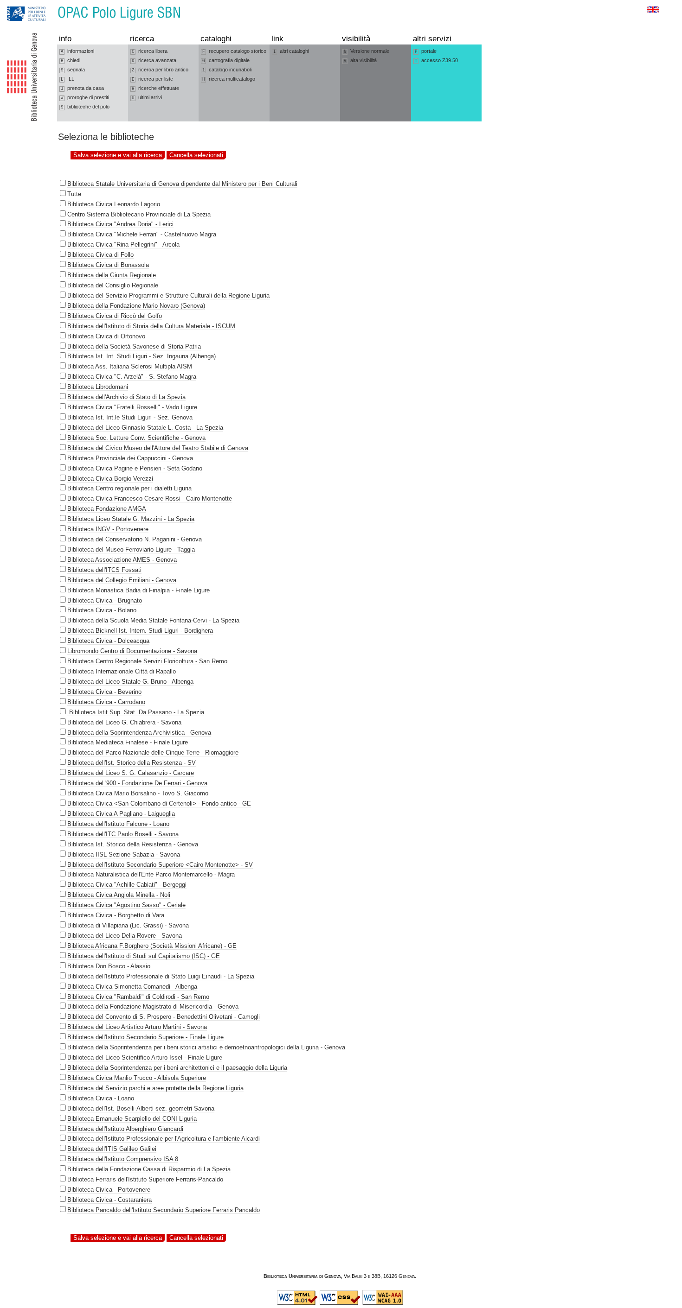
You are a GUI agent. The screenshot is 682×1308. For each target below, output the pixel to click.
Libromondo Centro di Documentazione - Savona (132, 651)
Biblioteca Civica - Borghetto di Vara (115, 915)
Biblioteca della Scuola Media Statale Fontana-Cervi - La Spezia (153, 620)
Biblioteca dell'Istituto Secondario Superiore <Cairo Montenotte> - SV (160, 864)
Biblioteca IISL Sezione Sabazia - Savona (123, 854)
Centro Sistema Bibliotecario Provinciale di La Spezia (139, 214)
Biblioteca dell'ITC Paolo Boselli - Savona (123, 834)
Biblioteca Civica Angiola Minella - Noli (118, 894)
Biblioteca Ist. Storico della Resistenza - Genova (132, 844)
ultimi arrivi (147, 98)
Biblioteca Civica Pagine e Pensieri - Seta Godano (134, 468)
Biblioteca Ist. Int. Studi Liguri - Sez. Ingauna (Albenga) (141, 356)
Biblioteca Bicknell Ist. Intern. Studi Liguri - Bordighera (140, 630)
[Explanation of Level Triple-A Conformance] (382, 1303)
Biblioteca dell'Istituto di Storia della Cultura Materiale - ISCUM (151, 326)
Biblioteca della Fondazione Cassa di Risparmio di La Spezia (149, 1169)
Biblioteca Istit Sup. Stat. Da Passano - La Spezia (135, 712)
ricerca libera (149, 51)
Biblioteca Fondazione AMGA (106, 508)
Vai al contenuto (50, 4)
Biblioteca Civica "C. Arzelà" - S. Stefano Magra (131, 376)
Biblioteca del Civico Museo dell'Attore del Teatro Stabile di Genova (157, 447)
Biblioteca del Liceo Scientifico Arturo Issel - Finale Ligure (144, 1057)
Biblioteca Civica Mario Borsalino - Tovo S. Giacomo (137, 793)
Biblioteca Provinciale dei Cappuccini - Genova (130, 458)
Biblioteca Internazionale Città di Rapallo (121, 671)
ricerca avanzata (154, 60)
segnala (73, 70)
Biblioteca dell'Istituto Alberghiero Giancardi (125, 1128)
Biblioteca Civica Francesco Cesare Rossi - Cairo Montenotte (149, 498)
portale (426, 51)
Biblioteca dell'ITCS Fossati (104, 569)
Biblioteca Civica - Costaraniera (109, 1199)
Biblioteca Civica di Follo (100, 254)
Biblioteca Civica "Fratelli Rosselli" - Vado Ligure (132, 407)
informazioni (77, 51)
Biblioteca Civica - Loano (100, 1098)
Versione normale (366, 51)
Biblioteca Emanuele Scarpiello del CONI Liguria (132, 1118)
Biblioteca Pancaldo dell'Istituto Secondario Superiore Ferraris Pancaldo (163, 1209)
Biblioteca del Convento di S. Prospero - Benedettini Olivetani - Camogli (163, 1016)
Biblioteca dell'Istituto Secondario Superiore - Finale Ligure (145, 1037)
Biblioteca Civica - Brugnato (104, 600)
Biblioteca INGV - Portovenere (107, 529)
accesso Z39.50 (436, 60)
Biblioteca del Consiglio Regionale (112, 285)
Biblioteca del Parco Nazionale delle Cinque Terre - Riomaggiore (152, 752)
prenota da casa (82, 88)
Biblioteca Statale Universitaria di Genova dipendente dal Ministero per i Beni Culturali (182, 183)
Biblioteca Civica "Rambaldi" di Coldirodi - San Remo (138, 996)
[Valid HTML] (297, 1303)
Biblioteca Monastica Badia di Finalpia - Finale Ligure (138, 590)
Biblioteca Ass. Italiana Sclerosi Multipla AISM (129, 366)
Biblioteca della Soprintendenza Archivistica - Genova (139, 732)
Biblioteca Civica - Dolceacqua (108, 640)
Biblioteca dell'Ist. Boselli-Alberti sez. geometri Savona (140, 1108)
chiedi (70, 60)
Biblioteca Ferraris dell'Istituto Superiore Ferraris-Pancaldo (145, 1179)
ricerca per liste (152, 79)
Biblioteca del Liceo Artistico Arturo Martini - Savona (137, 1026)
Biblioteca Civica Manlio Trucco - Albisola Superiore (136, 1077)
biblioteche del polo (85, 107)
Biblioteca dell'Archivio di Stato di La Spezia (126, 397)
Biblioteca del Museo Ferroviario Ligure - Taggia (131, 549)
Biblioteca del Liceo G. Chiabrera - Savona (124, 722)
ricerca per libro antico (160, 70)
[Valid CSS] (340, 1303)
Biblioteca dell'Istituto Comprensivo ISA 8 (122, 1159)
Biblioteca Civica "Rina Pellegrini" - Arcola (123, 244)
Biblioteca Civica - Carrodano (106, 701)
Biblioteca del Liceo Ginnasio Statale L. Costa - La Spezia (145, 427)
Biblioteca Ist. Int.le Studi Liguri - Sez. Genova (130, 417)
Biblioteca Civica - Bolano (101, 610)
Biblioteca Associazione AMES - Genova (122, 559)
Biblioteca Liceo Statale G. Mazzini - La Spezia (130, 518)
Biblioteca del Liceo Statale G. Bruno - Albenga (130, 681)
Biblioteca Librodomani (97, 386)
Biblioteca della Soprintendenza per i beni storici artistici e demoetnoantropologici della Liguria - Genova (206, 1047)
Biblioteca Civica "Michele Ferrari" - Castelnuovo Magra (141, 234)
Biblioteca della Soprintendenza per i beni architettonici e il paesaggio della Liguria (177, 1067)
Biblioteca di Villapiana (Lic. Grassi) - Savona (128, 925)
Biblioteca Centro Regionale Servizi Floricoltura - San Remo (147, 661)
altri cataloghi (291, 51)
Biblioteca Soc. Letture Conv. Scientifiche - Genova (136, 437)
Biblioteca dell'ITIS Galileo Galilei (111, 1148)
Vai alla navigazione (17, 4)
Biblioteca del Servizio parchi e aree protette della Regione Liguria (155, 1088)
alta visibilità (360, 60)
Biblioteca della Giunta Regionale (111, 275)
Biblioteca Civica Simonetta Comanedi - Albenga (132, 986)
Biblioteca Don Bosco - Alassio (108, 966)
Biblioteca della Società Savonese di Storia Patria (134, 346)
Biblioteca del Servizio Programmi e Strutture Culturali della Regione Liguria (168, 295)
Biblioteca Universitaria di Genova (302, 1276)
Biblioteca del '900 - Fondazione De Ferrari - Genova (137, 783)
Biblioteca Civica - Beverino (104, 691)
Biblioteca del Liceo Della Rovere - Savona (124, 935)
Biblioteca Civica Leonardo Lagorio (113, 204)
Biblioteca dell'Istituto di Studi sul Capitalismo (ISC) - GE (143, 955)
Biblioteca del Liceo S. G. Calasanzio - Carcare (130, 772)
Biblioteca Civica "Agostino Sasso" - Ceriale (126, 905)
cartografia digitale (226, 60)
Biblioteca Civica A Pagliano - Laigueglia (121, 813)
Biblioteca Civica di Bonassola (108, 264)
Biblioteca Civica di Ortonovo (106, 336)
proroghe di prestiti (85, 98)
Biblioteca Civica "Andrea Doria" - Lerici (120, 224)
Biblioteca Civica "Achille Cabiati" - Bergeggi (127, 884)
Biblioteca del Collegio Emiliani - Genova (121, 580)
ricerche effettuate (155, 88)
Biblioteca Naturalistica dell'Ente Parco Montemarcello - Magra (151, 874)
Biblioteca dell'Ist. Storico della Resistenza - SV (131, 762)
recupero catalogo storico (234, 51)
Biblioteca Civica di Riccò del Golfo (114, 315)
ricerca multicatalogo (228, 79)
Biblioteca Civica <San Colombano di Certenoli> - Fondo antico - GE (159, 803)
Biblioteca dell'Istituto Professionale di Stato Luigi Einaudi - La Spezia (160, 976)
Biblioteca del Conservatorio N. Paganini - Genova (134, 539)
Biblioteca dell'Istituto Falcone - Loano (118, 823)
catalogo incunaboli (226, 70)
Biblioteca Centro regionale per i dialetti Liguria (129, 488)
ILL (67, 79)
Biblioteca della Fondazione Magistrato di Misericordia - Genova (152, 1006)
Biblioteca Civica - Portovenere (108, 1189)
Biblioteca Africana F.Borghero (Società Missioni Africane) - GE (152, 945)
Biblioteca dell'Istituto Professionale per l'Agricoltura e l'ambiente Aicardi (163, 1138)
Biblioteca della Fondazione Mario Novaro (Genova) (136, 305)
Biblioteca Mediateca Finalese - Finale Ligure (127, 742)
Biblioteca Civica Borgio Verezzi (110, 478)
